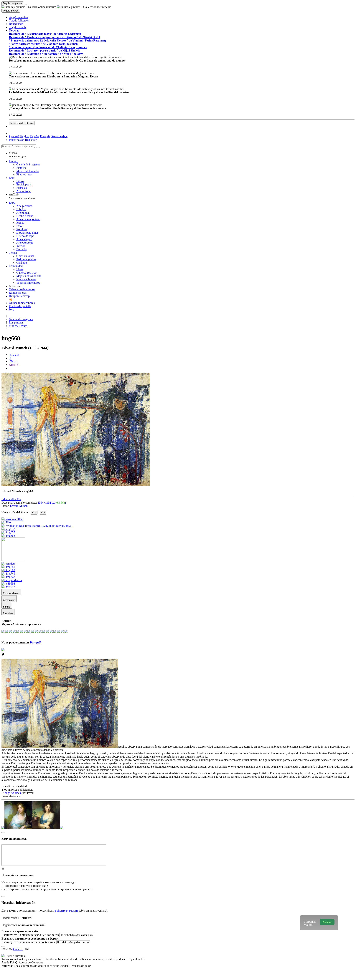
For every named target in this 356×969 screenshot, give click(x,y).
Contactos (37, 962)
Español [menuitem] (34, 136)
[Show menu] (25, 4)
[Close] (38, 147)
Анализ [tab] (13, 364)
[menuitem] (64, 136)
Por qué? (36, 642)
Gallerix (18, 949)
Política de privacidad (56, 965)
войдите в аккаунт (66, 910)
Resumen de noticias (21, 123)
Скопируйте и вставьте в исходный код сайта (30, 934)
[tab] (14, 354)
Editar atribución (11, 499)
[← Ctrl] (8, 535)
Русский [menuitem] (14, 136)
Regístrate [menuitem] (31, 139)
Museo (17, 154)
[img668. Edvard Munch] (75, 484)
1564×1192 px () (52, 502)
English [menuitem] (24, 136)
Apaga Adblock (11, 792)
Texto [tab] (13, 361)
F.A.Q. (14, 962)
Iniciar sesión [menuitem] (16, 139)
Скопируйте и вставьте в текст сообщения (28, 942)
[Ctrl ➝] (8, 563)
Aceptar (327, 922)
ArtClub (22, 196)
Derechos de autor (80, 965)
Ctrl (34, 512)
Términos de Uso (32, 965)
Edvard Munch (19, 505)
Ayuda (5, 962)
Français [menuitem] (45, 136)
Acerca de (25, 962)
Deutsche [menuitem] (56, 136)
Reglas (18, 965)
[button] (18, 17)
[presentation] (182, 368)
